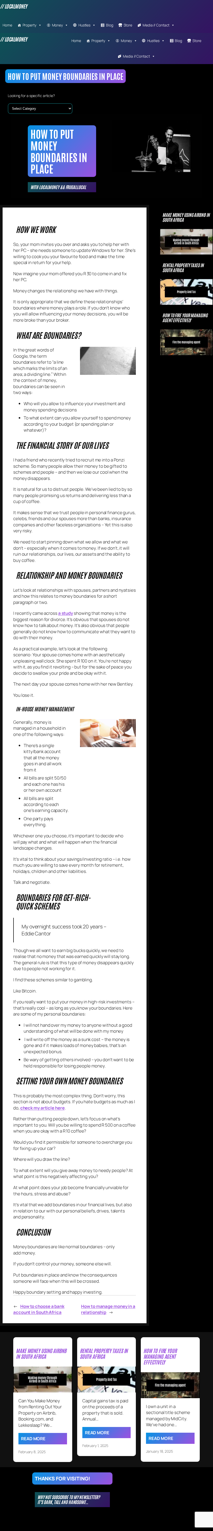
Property (29, 25)
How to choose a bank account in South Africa (38, 1309)
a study (65, 613)
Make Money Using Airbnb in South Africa (185, 217)
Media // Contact (156, 25)
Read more (33, 1439)
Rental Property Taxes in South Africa (183, 268)
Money (57, 25)
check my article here (42, 1108)
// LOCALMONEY (13, 6)
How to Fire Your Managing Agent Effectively (185, 318)
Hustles (84, 25)
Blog (109, 25)
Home (7, 25)
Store (128, 25)
